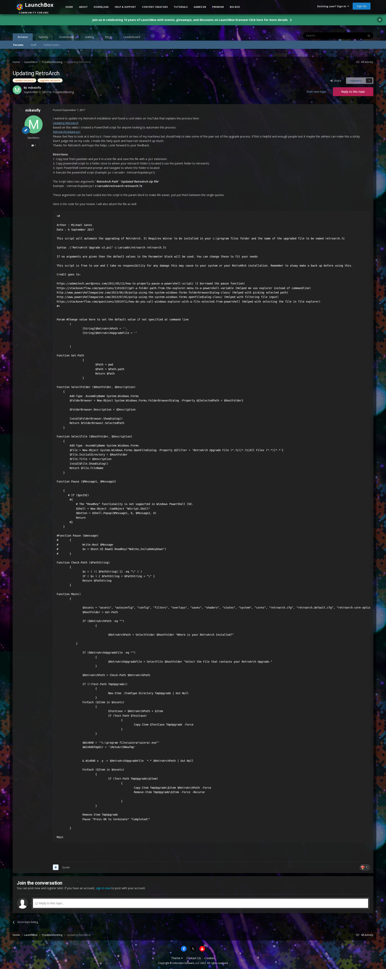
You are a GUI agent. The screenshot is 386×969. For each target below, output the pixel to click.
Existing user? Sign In (332, 6)
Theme (176, 958)
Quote (66, 867)
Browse (23, 37)
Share (337, 80)
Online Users (52, 45)
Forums (18, 45)
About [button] (83, 7)
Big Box (235, 7)
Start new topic (316, 91)
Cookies (209, 958)
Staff (33, 45)
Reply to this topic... (51, 903)
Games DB (200, 7)
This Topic (353, 35)
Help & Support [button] (125, 7)
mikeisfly (32, 110)
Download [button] (101, 7)
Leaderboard (131, 37)
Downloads (66, 37)
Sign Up (361, 6)
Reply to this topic (353, 91)
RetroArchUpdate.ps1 (67, 132)
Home (69, 7)
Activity (43, 37)
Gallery (89, 37)
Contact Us (193, 958)
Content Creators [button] (155, 7)
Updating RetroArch (65, 123)
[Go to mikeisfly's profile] (34, 124)
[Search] (368, 35)
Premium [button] (218, 7)
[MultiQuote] (56, 867)
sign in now (103, 888)
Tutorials (181, 7)
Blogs (108, 37)
